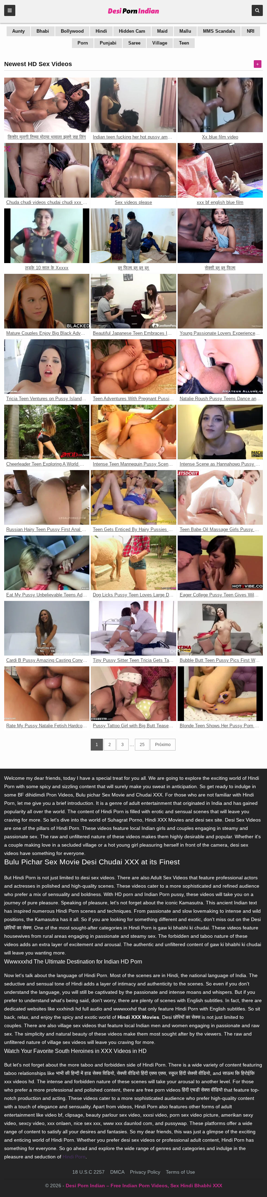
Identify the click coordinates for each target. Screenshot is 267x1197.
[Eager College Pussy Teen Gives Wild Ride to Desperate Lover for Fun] (220, 563)
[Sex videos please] (133, 170)
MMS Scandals (219, 31)
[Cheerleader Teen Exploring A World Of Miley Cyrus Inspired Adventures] (46, 432)
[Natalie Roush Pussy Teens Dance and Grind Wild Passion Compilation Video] (220, 366)
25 (142, 744)
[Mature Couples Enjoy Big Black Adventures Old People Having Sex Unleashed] (46, 301)
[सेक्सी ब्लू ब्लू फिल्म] (220, 235)
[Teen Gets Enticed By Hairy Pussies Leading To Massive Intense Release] (133, 497)
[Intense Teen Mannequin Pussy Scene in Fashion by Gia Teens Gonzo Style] (133, 432)
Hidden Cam (132, 31)
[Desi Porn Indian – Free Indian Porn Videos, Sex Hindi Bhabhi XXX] (134, 14)
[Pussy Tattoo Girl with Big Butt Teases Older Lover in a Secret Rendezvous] (133, 693)
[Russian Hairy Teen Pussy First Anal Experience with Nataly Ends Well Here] (46, 497)
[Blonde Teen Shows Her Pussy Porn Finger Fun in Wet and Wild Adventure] (220, 693)
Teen (184, 43)
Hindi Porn (74, 1156)
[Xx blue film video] (220, 105)
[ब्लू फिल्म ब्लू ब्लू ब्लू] (133, 235)
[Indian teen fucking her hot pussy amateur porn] (133, 105)
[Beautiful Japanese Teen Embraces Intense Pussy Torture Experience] (133, 301)
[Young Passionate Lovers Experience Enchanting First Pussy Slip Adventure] (220, 301)
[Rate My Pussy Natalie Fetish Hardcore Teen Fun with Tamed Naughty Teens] (46, 693)
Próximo (163, 744)
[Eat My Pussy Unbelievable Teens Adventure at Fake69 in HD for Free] (46, 563)
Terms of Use (180, 1172)
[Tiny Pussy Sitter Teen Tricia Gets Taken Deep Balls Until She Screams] (133, 628)
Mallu (185, 31)
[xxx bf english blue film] (220, 170)
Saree (134, 43)
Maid (162, 31)
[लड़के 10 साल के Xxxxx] (46, 235)
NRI (250, 31)
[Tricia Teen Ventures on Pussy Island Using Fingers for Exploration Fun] (46, 366)
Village (159, 43)
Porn (83, 43)
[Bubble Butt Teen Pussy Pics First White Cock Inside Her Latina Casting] (220, 628)
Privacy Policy (145, 1172)
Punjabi (108, 43)
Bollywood (72, 31)
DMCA (117, 1172)
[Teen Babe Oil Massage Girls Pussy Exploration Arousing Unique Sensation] (220, 497)
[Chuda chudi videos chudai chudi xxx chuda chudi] (46, 170)
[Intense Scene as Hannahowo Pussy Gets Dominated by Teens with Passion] (220, 432)
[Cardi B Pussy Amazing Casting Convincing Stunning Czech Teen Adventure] (46, 628)
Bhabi (43, 31)
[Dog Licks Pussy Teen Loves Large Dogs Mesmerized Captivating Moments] (133, 563)
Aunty (18, 31)
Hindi (101, 31)
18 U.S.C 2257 (88, 1172)
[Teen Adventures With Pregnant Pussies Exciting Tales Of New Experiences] (133, 366)
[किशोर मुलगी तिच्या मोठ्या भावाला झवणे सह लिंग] (46, 105)
